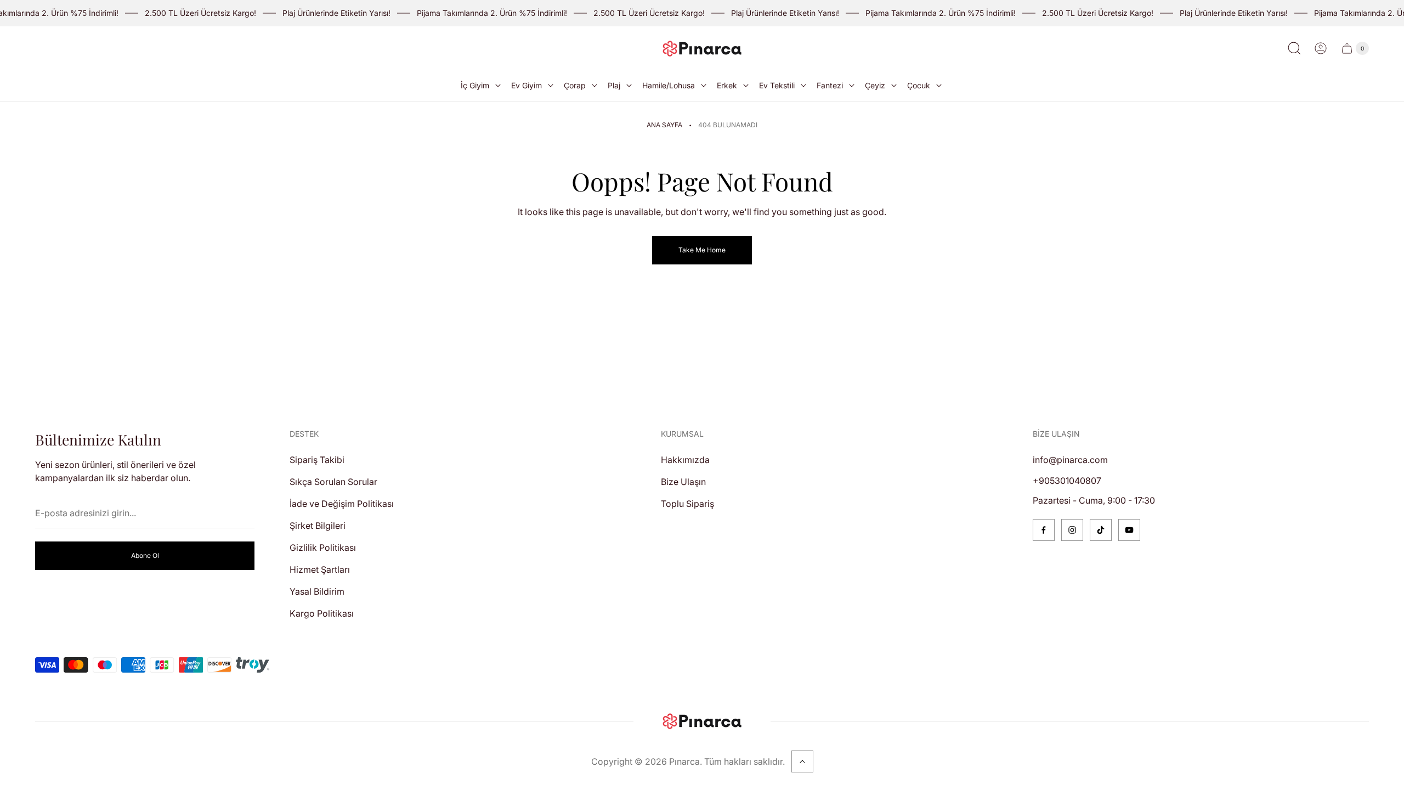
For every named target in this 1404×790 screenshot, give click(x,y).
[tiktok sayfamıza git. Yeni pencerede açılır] (1101, 530)
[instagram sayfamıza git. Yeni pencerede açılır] (1072, 530)
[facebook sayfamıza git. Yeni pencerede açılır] (1044, 530)
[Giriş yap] (1321, 48)
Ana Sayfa (664, 125)
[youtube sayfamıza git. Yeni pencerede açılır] (1129, 530)
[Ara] (1294, 48)
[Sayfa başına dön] (802, 761)
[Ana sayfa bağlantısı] (702, 721)
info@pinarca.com (1070, 459)
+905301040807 (1067, 480)
